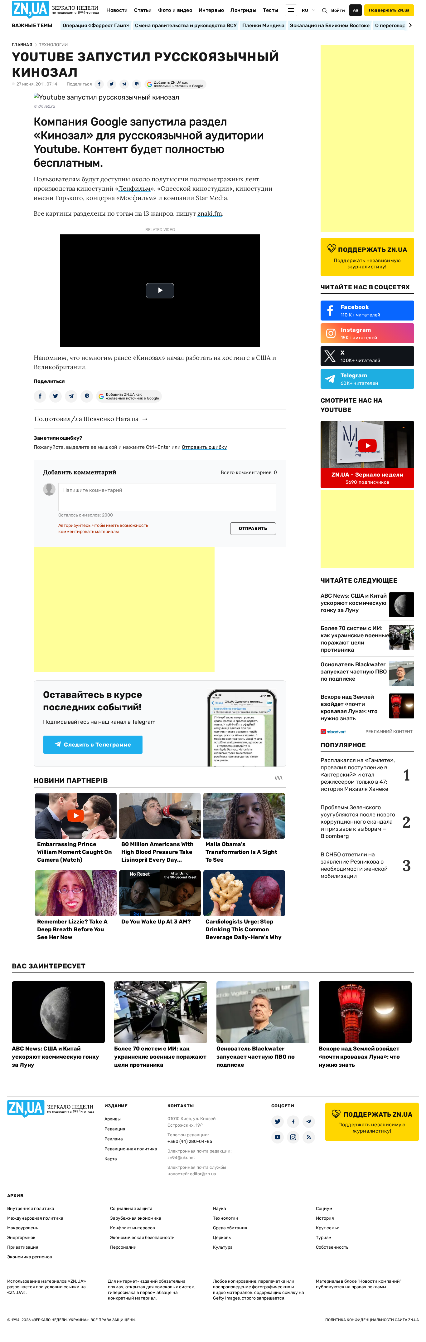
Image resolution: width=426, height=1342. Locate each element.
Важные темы (32, 25)
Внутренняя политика (30, 1208)
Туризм (324, 1237)
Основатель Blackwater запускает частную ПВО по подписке (354, 671)
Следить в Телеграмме (97, 744)
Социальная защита (131, 1208)
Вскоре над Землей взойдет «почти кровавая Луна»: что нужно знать (349, 707)
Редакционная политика (130, 1149)
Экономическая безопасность (142, 1237)
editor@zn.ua (203, 1174)
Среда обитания (230, 1228)
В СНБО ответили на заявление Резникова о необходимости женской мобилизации (354, 865)
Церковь (222, 1237)
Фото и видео (175, 10)
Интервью (211, 10)
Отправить (253, 528)
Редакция (114, 1129)
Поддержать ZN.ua (389, 10)
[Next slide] (409, 25)
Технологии (225, 1218)
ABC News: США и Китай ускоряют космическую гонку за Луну (354, 603)
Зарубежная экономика (135, 1218)
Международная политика (35, 1218)
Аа (355, 10)
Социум (324, 1208)
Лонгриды (243, 10)
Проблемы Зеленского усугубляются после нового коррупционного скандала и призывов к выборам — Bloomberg (358, 822)
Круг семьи (328, 1228)
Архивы (112, 1119)
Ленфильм (135, 188)
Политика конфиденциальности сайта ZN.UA (372, 1320)
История (325, 1218)
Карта (110, 1159)
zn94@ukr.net (181, 1157)
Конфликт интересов (132, 1228)
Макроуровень (22, 1228)
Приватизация (22, 1247)
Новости (117, 10)
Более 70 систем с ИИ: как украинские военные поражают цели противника (355, 639)
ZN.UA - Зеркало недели (367, 474)
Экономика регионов (29, 1257)
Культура (223, 1247)
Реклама (113, 1139)
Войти (338, 10)
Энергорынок (21, 1237)
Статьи (143, 10)
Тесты (270, 10)
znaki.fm (209, 213)
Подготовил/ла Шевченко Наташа (86, 419)
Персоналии (123, 1247)
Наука (219, 1208)
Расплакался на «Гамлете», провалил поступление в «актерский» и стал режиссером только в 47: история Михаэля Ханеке (358, 774)
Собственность (332, 1247)
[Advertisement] (124, 609)
